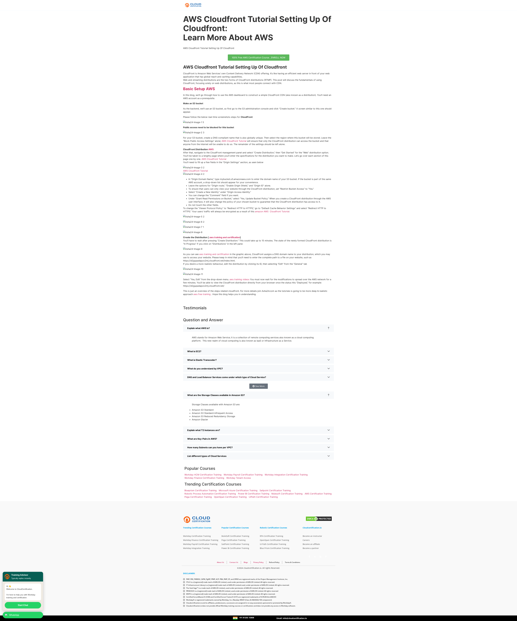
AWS (211, 149)
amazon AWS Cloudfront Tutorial (272, 211)
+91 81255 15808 (246, 617)
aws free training (202, 294)
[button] (258, 328)
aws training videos (239, 279)
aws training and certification (224, 237)
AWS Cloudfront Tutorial (234, 141)
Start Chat (23, 605)
